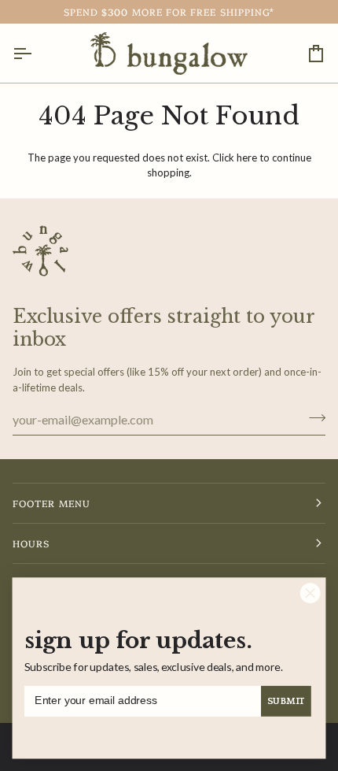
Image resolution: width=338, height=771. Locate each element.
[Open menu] (36, 53)
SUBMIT (286, 700)
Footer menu (51, 503)
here (247, 157)
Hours (31, 543)
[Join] (312, 417)
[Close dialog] (310, 593)
